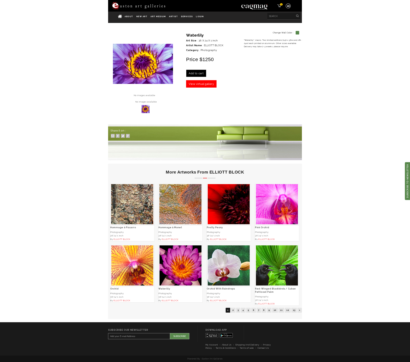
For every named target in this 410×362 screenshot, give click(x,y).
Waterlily (180, 262)
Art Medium (158, 16)
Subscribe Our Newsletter (128, 329)
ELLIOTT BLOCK (213, 45)
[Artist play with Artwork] (148, 6)
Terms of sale (247, 348)
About (129, 16)
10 (275, 310)
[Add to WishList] (123, 213)
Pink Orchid (277, 201)
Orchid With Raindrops (228, 262)
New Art (142, 16)
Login (200, 16)
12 (287, 310)
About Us (227, 345)
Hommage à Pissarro (132, 201)
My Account (211, 345)
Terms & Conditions (226, 348)
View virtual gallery (201, 83)
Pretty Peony (228, 201)
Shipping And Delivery (247, 345)
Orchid (132, 262)
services (187, 16)
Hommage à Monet (180, 201)
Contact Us (263, 348)
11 (281, 310)
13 (294, 310)
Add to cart (196, 73)
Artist (173, 16)
